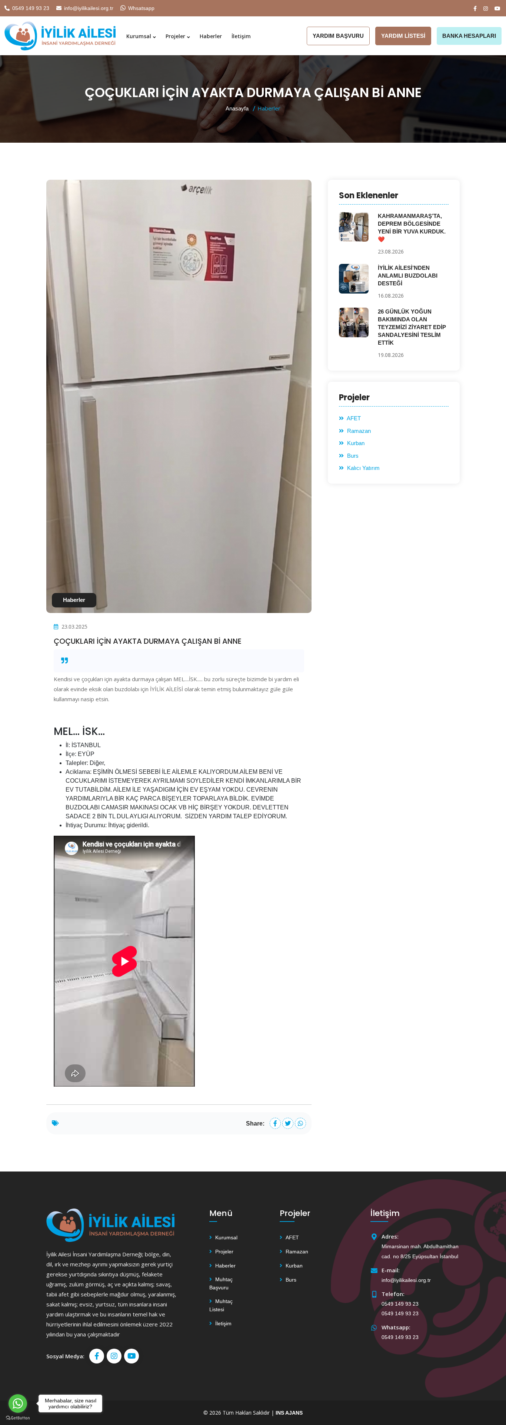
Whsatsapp (141, 8)
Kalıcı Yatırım (363, 468)
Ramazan (358, 431)
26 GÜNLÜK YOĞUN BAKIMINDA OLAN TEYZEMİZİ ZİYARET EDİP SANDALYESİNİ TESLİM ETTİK (412, 327)
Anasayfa (237, 108)
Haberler (211, 36)
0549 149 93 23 (30, 8)
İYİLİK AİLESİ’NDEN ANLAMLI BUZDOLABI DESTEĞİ (407, 275)
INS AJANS (289, 1413)
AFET (353, 418)
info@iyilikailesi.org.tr (88, 8)
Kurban (355, 443)
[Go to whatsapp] (18, 1403)
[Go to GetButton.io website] (18, 1417)
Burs (352, 456)
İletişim (241, 36)
